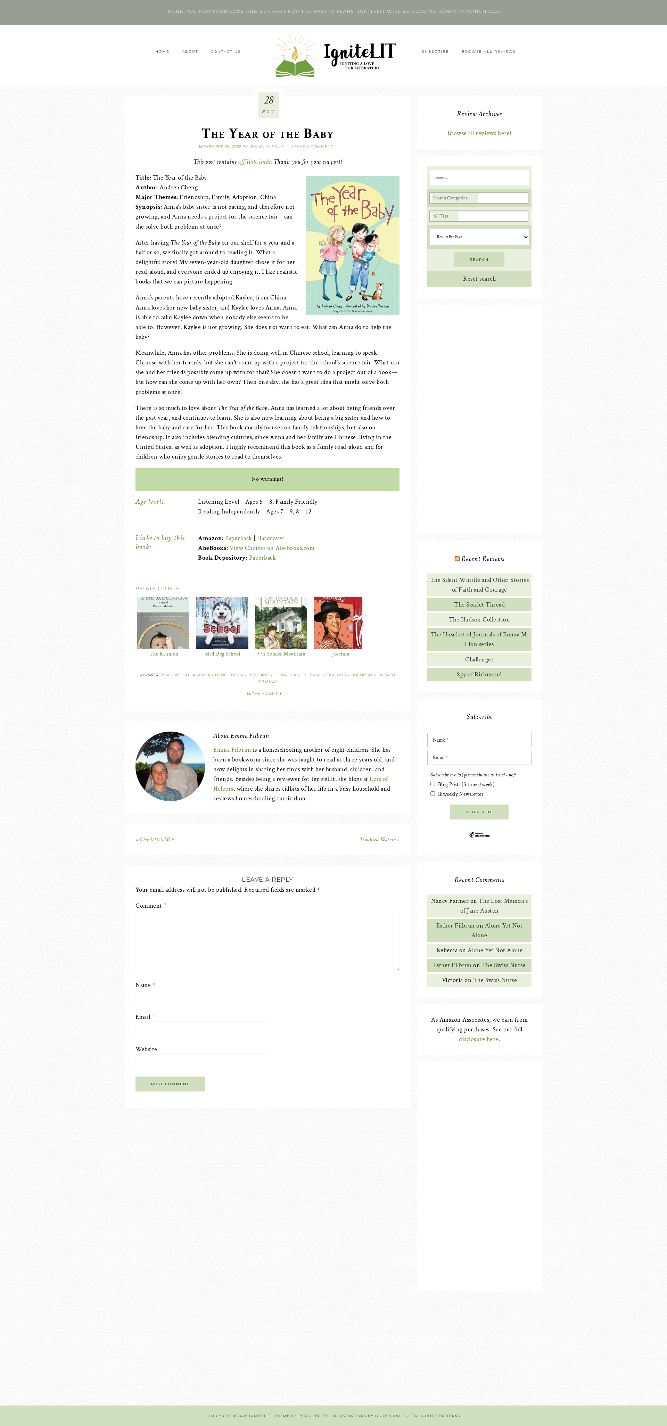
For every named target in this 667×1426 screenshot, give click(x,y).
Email (145, 1017)
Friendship (364, 675)
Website (146, 1049)
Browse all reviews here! (479, 133)
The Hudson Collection (479, 620)
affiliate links (254, 162)
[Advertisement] (479, 419)
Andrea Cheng (210, 675)
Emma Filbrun (232, 750)
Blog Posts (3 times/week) (466, 784)
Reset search (479, 279)
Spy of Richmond (479, 674)
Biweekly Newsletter (461, 794)
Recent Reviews (482, 558)
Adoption (177, 675)
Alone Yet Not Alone (495, 950)
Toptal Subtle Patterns (431, 1416)
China (280, 675)
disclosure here (479, 1039)
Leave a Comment (312, 146)
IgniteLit (333, 55)
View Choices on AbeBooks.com (272, 548)
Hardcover (271, 538)
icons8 (383, 1416)
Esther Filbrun (455, 926)
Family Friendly (328, 675)
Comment (151, 906)
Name (145, 985)
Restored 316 (313, 1416)
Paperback (238, 538)
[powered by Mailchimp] (479, 840)
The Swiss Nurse (504, 965)
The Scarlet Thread (479, 605)
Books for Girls (250, 675)
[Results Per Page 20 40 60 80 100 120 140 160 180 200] (479, 237)
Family (298, 675)
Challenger (479, 659)
